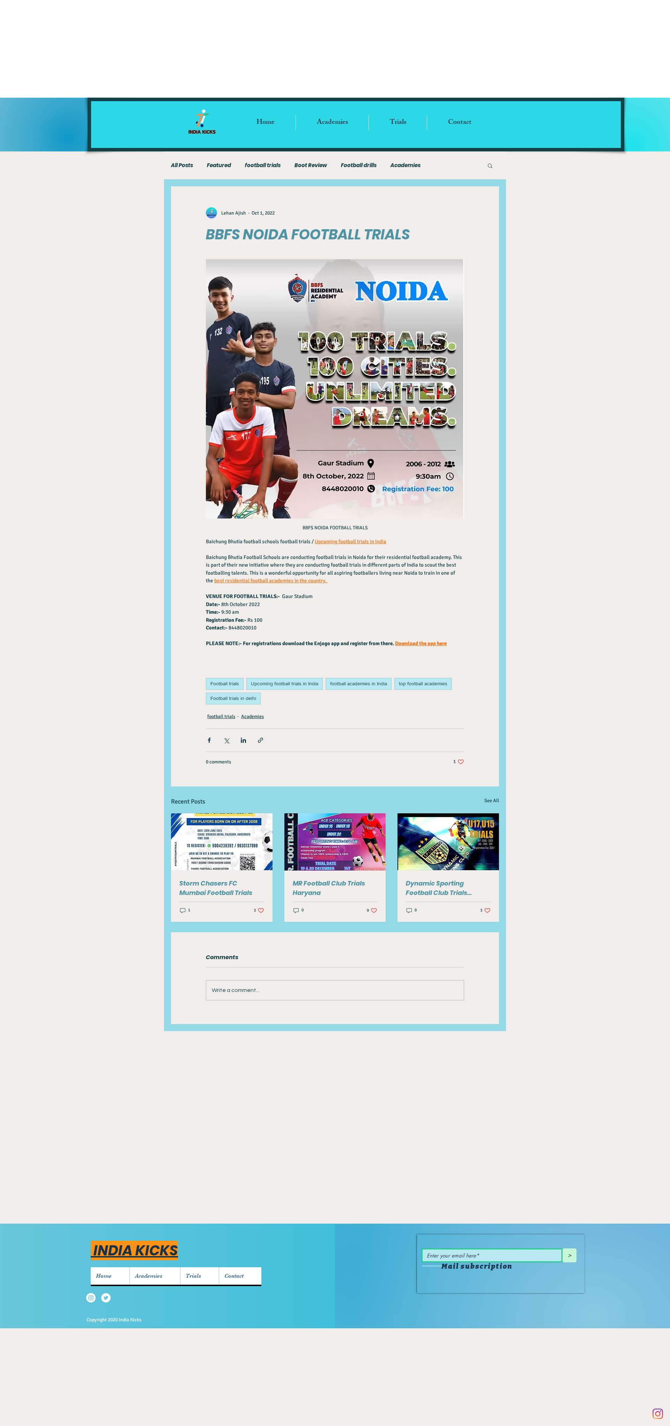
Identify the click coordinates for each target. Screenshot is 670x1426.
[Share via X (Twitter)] (226, 740)
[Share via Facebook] (209, 740)
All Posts (182, 165)
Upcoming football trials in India (284, 683)
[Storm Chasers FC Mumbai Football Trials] (222, 841)
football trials (263, 165)
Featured (219, 165)
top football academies (423, 683)
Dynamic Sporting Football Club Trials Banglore (436, 888)
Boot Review (311, 165)
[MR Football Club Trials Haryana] (335, 842)
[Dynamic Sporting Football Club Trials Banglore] (448, 841)
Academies (405, 165)
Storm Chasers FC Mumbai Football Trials (215, 888)
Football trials (224, 683)
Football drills (359, 165)
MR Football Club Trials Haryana (329, 888)
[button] (490, 165)
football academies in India (358, 683)
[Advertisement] (335, 49)
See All (491, 801)
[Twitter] (106, 1297)
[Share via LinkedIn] (243, 740)
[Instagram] (658, 1414)
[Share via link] (260, 740)
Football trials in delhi (233, 698)
